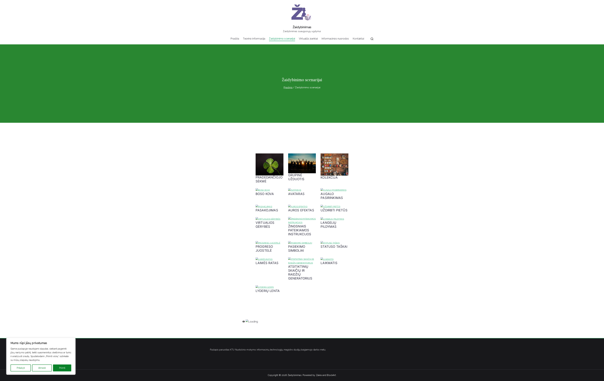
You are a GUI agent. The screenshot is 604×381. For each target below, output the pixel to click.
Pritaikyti (21, 368)
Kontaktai (358, 38)
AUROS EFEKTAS (301, 210)
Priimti (62, 368)
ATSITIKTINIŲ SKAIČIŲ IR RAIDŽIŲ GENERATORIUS (300, 272)
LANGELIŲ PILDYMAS (328, 225)
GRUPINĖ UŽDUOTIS (296, 177)
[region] (41, 356)
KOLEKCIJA (329, 177)
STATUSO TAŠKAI (334, 246)
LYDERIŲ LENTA (268, 291)
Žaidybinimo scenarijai (282, 38)
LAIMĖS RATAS (267, 263)
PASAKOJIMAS (267, 210)
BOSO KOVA (265, 194)
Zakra (319, 375)
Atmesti (42, 368)
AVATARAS (296, 194)
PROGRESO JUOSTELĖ (264, 248)
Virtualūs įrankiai (308, 38)
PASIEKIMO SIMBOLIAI (296, 248)
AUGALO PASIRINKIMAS (332, 196)
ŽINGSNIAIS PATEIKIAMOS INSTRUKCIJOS (299, 230)
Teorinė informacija (254, 38)
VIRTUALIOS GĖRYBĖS (265, 225)
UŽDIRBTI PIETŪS (334, 210)
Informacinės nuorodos (335, 38)
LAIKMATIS (329, 263)
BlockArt (331, 375)
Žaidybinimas (302, 27)
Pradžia (234, 38)
